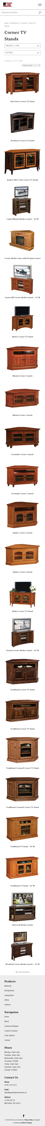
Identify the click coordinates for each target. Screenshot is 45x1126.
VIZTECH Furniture (26, 1123)
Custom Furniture (11, 1031)
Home (6, 23)
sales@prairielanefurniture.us (15, 1093)
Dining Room (9, 991)
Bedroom (7, 986)
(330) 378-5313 (10, 1085)
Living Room (14, 23)
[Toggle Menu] (40, 5)
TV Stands (23, 23)
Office (6, 1000)
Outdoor (7, 1005)
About (6, 1021)
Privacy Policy (29, 1120)
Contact (7, 1040)
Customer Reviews (11, 1026)
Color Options (9, 1035)
